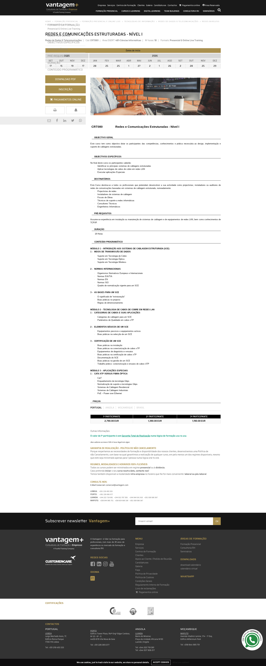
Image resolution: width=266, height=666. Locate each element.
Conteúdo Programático (65, 70)
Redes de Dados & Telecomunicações (178, 21)
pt (92, 578)
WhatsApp (187, 576)
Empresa (102, 5)
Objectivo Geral (59, 36)
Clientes (141, 5)
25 (106, 66)
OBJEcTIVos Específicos (64, 42)
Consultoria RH (191, 11)
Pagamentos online (148, 592)
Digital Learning (152, 11)
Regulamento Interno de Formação (152, 585)
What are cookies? (181, 662)
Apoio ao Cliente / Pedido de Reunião (153, 559)
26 (169, 66)
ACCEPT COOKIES (161, 662)
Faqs (137, 570)
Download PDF (65, 79)
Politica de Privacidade (146, 573)
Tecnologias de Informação (139, 21)
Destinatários (58, 49)
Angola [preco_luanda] (109, 407)
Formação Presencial (107, 11)
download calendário (190, 565)
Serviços (111, 5)
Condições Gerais (143, 581)
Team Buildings (171, 11)
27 (139, 66)
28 (94, 66)
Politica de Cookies (144, 577)
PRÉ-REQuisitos (58, 56)
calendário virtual (188, 568)
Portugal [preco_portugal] (96, 407)
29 (215, 66)
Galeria (149, 5)
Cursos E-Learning (130, 11)
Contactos (172, 5)
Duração (54, 63)
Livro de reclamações (145, 588)
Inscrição (65, 89)
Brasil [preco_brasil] (140, 407)
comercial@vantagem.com (117, 485)
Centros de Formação (126, 5)
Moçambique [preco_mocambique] (125, 407)
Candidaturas (160, 5)
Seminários (209, 11)
